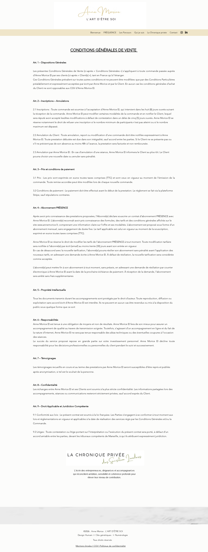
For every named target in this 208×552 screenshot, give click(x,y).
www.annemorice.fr (47, 224)
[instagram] (181, 32)
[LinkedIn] (186, 32)
